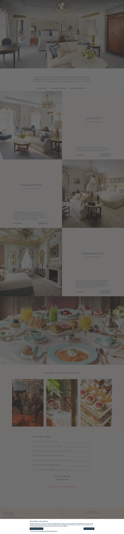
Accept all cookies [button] (89, 528)
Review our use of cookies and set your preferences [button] (44, 531)
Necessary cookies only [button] (36, 528)
